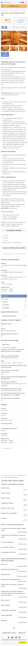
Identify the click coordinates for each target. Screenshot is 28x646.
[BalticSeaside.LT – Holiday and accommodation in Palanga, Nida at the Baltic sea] (6, 2)
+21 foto (5, 55)
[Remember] (25, 27)
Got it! (23, 642)
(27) (11, 22)
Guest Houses (23, 10)
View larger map (6, 448)
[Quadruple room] (14, 38)
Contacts (9, 633)
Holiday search (14, 6)
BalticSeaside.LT (4, 10)
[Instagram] (16, 637)
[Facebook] (8, 637)
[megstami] (26, 2)
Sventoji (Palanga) (14, 10)
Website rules (21, 633)
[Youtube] (19, 637)
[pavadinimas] (14, 27)
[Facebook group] (12, 637)
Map (2, 267)
